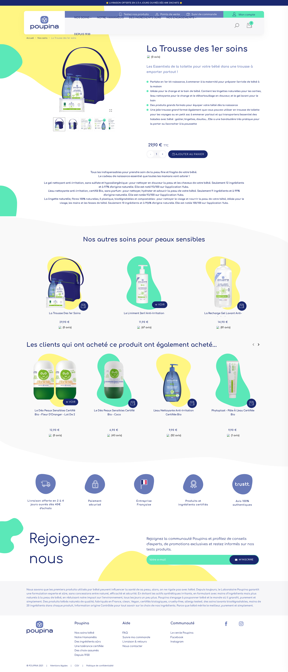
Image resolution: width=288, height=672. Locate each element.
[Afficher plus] (65, 289)
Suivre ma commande (136, 637)
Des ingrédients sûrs (145, 17)
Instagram (177, 641)
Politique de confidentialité (99, 665)
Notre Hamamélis (85, 637)
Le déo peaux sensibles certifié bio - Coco (114, 412)
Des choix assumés (86, 650)
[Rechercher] (236, 26)
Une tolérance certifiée (89, 646)
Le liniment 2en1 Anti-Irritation (144, 313)
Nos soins (81, 17)
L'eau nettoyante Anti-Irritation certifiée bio (174, 412)
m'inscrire (246, 560)
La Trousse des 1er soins (64, 313)
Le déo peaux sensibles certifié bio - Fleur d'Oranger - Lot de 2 (55, 412)
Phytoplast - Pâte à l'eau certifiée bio (233, 412)
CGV (77, 665)
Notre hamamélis (110, 17)
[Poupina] (44, 23)
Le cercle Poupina (181, 632)
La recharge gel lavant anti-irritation (223, 315)
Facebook (176, 637)
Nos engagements (180, 17)
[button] (253, 344)
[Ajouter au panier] (83, 306)
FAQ (125, 632)
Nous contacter (132, 646)
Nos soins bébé (84, 632)
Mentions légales (59, 665)
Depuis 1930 (82, 34)
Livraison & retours (134, 641)
